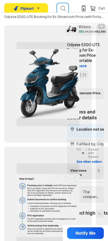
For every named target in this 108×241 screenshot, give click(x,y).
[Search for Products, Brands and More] (62, 8)
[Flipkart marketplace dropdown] (23, 8)
